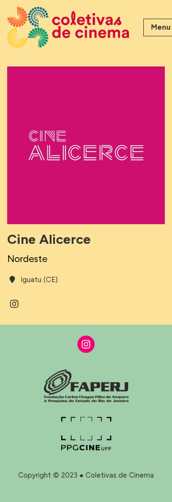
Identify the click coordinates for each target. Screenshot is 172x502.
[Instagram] (86, 344)
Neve (16, 492)
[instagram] (14, 304)
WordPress (80, 492)
